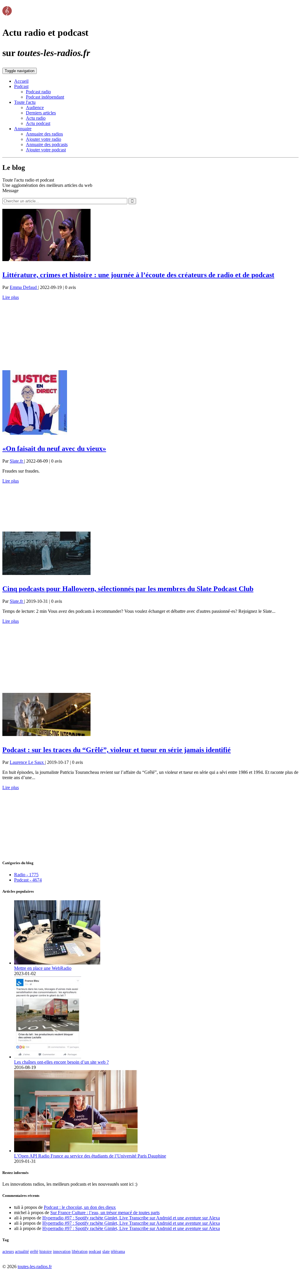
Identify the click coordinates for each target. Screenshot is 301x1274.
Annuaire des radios (44, 133)
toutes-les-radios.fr (35, 1266)
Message (10, 190)
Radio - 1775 (26, 874)
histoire (45, 1251)
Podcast (21, 86)
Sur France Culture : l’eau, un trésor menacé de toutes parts (105, 1212)
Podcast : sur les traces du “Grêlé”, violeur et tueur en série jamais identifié (116, 750)
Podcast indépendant (45, 96)
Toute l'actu (25, 102)
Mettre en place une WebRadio (42, 968)
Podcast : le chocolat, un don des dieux (80, 1207)
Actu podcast (38, 123)
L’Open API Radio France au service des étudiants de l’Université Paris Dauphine (90, 1155)
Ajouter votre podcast (46, 149)
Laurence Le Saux (27, 762)
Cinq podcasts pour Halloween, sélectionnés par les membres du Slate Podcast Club (127, 589)
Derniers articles (41, 112)
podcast (95, 1251)
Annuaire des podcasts (47, 144)
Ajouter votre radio (43, 139)
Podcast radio (38, 91)
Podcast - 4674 (28, 879)
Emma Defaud (24, 287)
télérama (118, 1251)
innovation (62, 1251)
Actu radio (36, 118)
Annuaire (22, 128)
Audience (35, 107)
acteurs (8, 1251)
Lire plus (10, 297)
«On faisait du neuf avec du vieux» (54, 448)
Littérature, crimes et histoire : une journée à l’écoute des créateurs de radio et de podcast (138, 275)
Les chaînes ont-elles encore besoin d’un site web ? (61, 1062)
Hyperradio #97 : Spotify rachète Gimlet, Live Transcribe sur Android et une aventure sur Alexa (131, 1217)
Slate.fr (17, 460)
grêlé (34, 1251)
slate (106, 1251)
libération (80, 1251)
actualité (22, 1251)
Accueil (21, 81)
